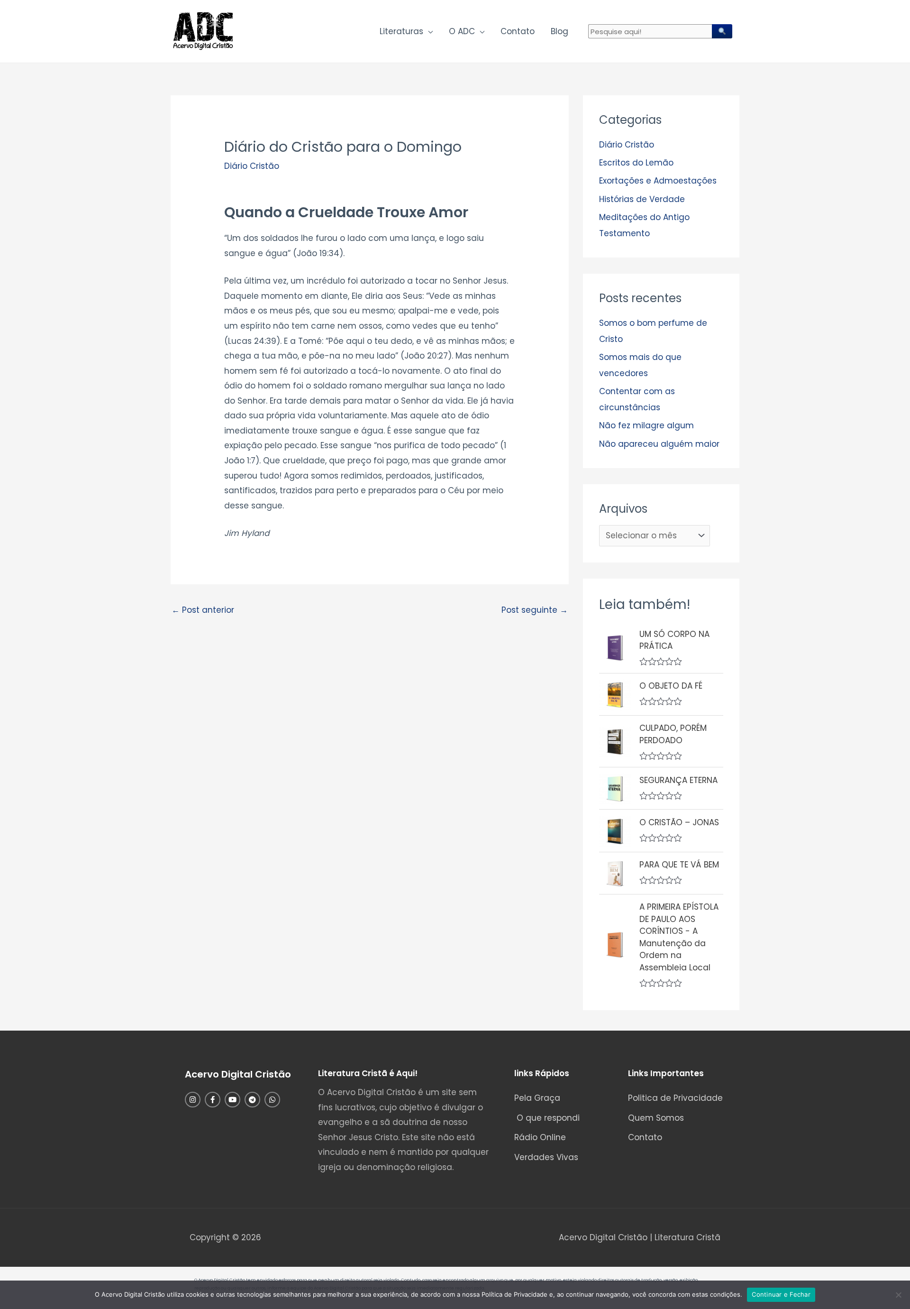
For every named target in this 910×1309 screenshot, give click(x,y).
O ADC (462, 31)
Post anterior (203, 610)
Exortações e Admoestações (658, 180)
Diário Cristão (251, 166)
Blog (559, 31)
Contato (517, 31)
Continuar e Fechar (781, 1294)
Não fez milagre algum (646, 425)
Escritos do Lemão (636, 162)
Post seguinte (534, 610)
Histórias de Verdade (642, 199)
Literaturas (401, 31)
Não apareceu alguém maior (659, 444)
